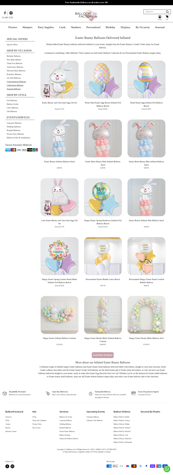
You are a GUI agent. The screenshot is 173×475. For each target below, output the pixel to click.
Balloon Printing (64, 435)
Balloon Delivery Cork (121, 435)
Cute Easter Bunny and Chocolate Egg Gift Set (59, 222)
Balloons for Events (65, 417)
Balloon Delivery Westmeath (123, 442)
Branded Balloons (13, 130)
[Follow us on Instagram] (11, 13)
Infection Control (10, 431)
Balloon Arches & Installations (18, 138)
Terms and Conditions (39, 420)
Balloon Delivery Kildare (122, 424)
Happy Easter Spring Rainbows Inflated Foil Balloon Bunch (103, 222)
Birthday (110, 27)
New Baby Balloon (14, 60)
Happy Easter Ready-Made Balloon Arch (146, 338)
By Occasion (143, 27)
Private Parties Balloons (67, 431)
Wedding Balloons (14, 127)
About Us (8, 417)
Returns (7, 428)
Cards (62, 27)
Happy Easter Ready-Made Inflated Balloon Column (102, 339)
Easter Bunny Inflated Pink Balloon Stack (146, 220)
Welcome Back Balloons (16, 71)
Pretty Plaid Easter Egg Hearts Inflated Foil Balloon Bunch (103, 104)
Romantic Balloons (14, 74)
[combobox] (154, 11)
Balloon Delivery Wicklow (122, 428)
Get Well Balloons (14, 78)
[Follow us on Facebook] (5, 13)
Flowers (12, 27)
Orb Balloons (12, 111)
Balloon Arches (12, 104)
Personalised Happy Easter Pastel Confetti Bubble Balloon (146, 281)
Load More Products (102, 355)
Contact (7, 424)
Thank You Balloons (14, 63)
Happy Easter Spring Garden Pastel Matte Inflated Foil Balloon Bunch (59, 281)
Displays (125, 27)
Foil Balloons (12, 100)
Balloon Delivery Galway (122, 420)
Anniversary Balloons (15, 67)
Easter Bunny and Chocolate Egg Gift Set (59, 103)
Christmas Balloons (92, 417)
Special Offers (12, 45)
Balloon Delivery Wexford (122, 431)
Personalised (93, 27)
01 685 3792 (7, 17)
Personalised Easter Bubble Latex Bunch (103, 279)
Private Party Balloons (15, 134)
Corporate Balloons (14, 123)
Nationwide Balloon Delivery (68, 439)
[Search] (167, 11)
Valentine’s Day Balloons (94, 420)
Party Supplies (46, 27)
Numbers (76, 27)
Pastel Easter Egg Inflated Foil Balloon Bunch (146, 104)
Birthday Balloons (14, 56)
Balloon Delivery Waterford (122, 439)
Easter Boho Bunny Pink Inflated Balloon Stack (102, 163)
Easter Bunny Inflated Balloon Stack (59, 161)
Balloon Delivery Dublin (121, 417)
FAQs (7, 420)
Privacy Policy (37, 424)
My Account (36, 428)
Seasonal (160, 27)
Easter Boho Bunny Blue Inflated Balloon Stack (146, 163)
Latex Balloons (12, 108)
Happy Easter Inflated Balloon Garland (59, 338)
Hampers (27, 27)
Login (160, 19)
